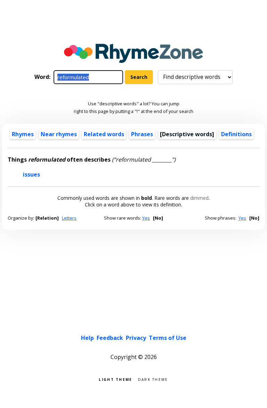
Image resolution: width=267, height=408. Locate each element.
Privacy (136, 338)
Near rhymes (59, 134)
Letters (69, 218)
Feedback (110, 338)
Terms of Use (167, 338)
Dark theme (153, 379)
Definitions (236, 134)
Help (87, 338)
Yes (146, 218)
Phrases (142, 134)
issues (31, 174)
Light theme (115, 379)
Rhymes (23, 134)
